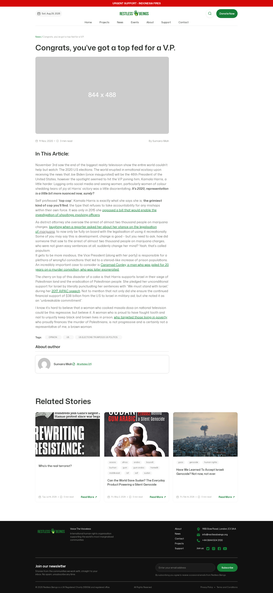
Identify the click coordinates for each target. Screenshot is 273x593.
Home (88, 22)
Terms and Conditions (227, 587)
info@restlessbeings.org (215, 534)
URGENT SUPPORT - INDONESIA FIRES (136, 3)
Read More (87, 497)
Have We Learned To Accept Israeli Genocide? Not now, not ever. (200, 472)
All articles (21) (84, 363)
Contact (184, 22)
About (150, 22)
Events (135, 22)
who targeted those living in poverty (140, 317)
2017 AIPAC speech (66, 291)
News (120, 22)
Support (166, 22)
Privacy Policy (206, 587)
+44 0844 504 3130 (212, 540)
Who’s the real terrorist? (55, 466)
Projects (104, 22)
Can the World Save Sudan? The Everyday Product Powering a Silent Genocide (136, 482)
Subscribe (227, 567)
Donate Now (226, 13)
